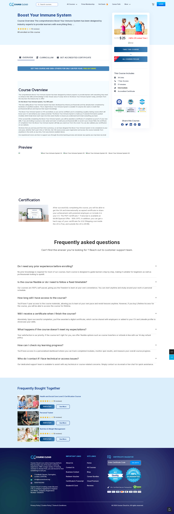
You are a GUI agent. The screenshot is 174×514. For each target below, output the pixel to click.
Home (89, 463)
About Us (69, 463)
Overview (27, 57)
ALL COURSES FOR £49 (131, 59)
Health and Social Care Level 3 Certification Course (60, 396)
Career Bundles (93, 476)
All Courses (91, 467)
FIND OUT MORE (89, 68)
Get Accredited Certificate (75, 57)
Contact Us (70, 467)
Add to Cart (47, 406)
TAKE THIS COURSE (131, 49)
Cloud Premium (93, 481)
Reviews (90, 486)
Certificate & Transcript (75, 481)
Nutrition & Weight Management (52, 429)
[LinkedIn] (54, 498)
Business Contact (72, 472)
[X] (36, 498)
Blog (89, 472)
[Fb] (32, 498)
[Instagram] (49, 498)
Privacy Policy (35, 505)
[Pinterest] (40, 498)
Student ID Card (72, 486)
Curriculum (46, 57)
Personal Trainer (46, 413)
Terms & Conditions (59, 505)
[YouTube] (45, 498)
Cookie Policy (46, 505)
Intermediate (122, 88)
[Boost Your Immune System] (130, 24)
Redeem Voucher (72, 476)
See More (63, 406)
